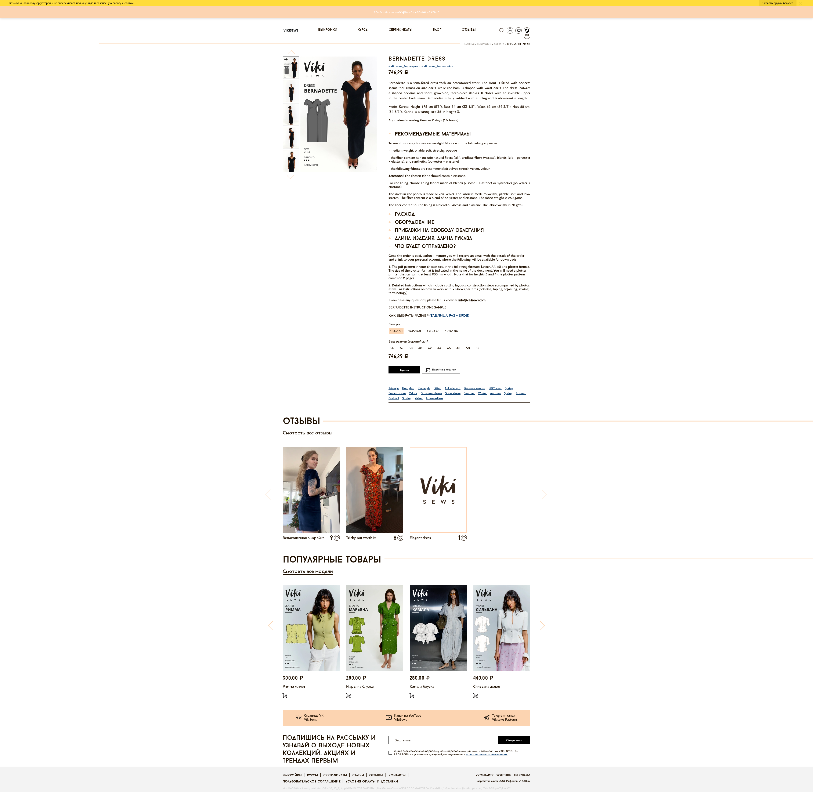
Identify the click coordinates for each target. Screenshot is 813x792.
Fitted (437, 388)
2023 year (495, 388)
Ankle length (452, 388)
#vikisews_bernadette (437, 66)
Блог (437, 30)
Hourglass (408, 388)
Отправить (514, 740)
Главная (469, 44)
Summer (469, 393)
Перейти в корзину (444, 369)
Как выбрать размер (429, 315)
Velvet (419, 398)
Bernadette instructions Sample (417, 307)
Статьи (358, 775)
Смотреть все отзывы (307, 433)
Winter (482, 393)
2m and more (397, 393)
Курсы (363, 30)
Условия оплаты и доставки (372, 781)
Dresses (499, 44)
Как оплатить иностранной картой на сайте (406, 12)
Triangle (394, 388)
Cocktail (394, 398)
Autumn (495, 393)
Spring (509, 388)
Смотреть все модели (308, 571)
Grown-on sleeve (431, 393)
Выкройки (327, 30)
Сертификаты (400, 30)
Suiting (406, 398)
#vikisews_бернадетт (404, 66)
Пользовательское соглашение (311, 781)
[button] (291, 53)
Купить (404, 370)
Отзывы (469, 30)
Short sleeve (452, 393)
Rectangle (424, 388)
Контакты (397, 775)
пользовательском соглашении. (486, 754)
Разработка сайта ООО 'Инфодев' (497, 781)
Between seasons (474, 388)
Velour (413, 393)
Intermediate (434, 398)
